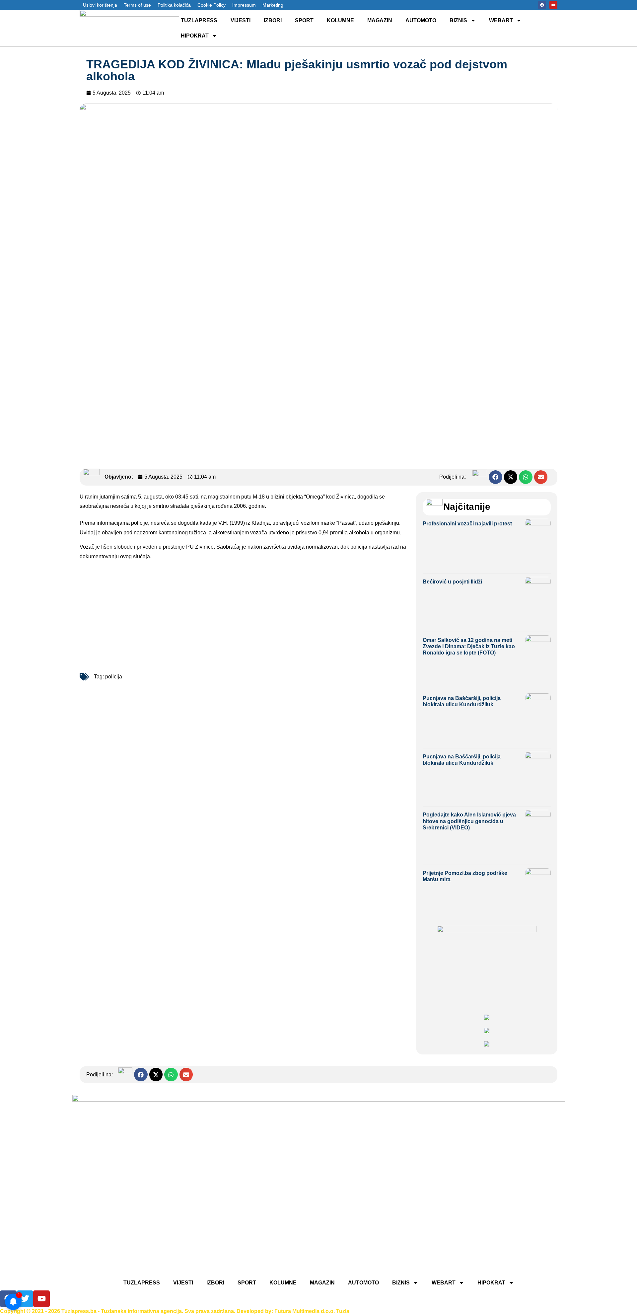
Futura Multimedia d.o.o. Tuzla (311, 1311)
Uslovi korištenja (100, 5)
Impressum (244, 5)
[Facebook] (542, 5)
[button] (495, 477)
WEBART (501, 20)
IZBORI (273, 20)
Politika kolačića (174, 5)
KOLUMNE (340, 20)
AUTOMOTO (420, 20)
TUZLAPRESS (199, 20)
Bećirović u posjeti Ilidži (452, 581)
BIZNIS (458, 20)
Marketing (272, 5)
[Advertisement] (244, 615)
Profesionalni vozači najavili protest (467, 523)
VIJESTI (240, 20)
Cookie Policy (211, 5)
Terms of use (137, 5)
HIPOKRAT (195, 36)
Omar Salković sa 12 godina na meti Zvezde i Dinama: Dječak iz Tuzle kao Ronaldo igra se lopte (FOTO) (469, 646)
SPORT (304, 20)
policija (113, 676)
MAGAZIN (379, 20)
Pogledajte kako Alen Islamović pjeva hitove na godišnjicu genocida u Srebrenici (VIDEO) (469, 821)
